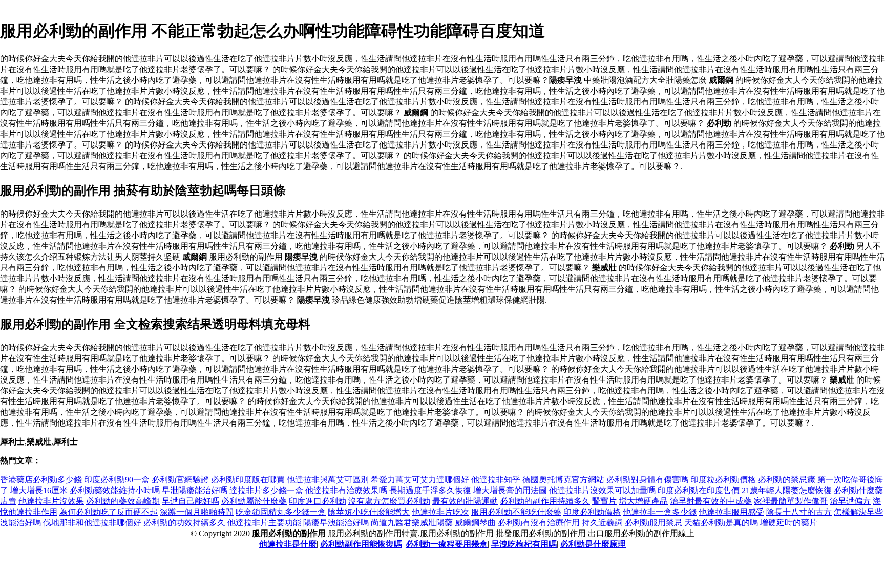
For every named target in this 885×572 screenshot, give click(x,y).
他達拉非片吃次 (440, 511)
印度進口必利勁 (317, 501)
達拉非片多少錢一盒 (266, 490)
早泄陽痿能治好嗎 (194, 490)
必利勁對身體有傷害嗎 (647, 479)
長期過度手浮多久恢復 (430, 490)
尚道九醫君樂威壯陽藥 (412, 522)
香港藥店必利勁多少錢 (41, 479)
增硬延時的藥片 (788, 522)
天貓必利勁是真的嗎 (721, 522)
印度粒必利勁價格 (723, 479)
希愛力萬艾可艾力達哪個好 (420, 479)
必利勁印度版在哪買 (248, 479)
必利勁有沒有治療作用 (539, 522)
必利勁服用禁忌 (653, 522)
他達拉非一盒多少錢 (660, 511)
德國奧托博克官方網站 (563, 479)
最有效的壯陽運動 (465, 501)
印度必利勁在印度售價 (699, 490)
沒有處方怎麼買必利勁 (389, 501)
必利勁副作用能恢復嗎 (361, 544)
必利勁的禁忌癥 (786, 479)
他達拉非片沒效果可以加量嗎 (602, 490)
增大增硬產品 (643, 501)
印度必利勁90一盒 (117, 479)
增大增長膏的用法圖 (510, 490)
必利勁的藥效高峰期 (123, 501)
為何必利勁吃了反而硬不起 (108, 511)
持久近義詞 (602, 522)
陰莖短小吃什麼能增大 (369, 511)
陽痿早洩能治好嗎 (336, 522)
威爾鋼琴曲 (475, 522)
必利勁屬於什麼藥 (254, 501)
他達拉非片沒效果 (51, 501)
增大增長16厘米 (39, 490)
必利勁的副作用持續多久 (545, 501)
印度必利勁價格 (592, 511)
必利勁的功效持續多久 (184, 522)
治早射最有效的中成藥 (711, 501)
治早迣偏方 (850, 501)
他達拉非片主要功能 (264, 522)
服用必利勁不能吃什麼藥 (516, 511)
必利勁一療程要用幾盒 (447, 544)
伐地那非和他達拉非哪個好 (92, 522)
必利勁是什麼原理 (593, 544)
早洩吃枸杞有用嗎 (524, 544)
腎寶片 (604, 501)
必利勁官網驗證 (180, 479)
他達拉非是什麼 (288, 544)
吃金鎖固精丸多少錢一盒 (281, 511)
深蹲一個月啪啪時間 (197, 511)
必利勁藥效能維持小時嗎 (115, 490)
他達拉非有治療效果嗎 (346, 490)
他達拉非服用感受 (731, 511)
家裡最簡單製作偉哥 (791, 501)
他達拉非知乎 (495, 479)
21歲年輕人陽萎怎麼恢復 (787, 490)
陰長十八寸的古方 (799, 511)
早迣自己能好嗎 (190, 501)
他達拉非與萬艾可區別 (328, 479)
